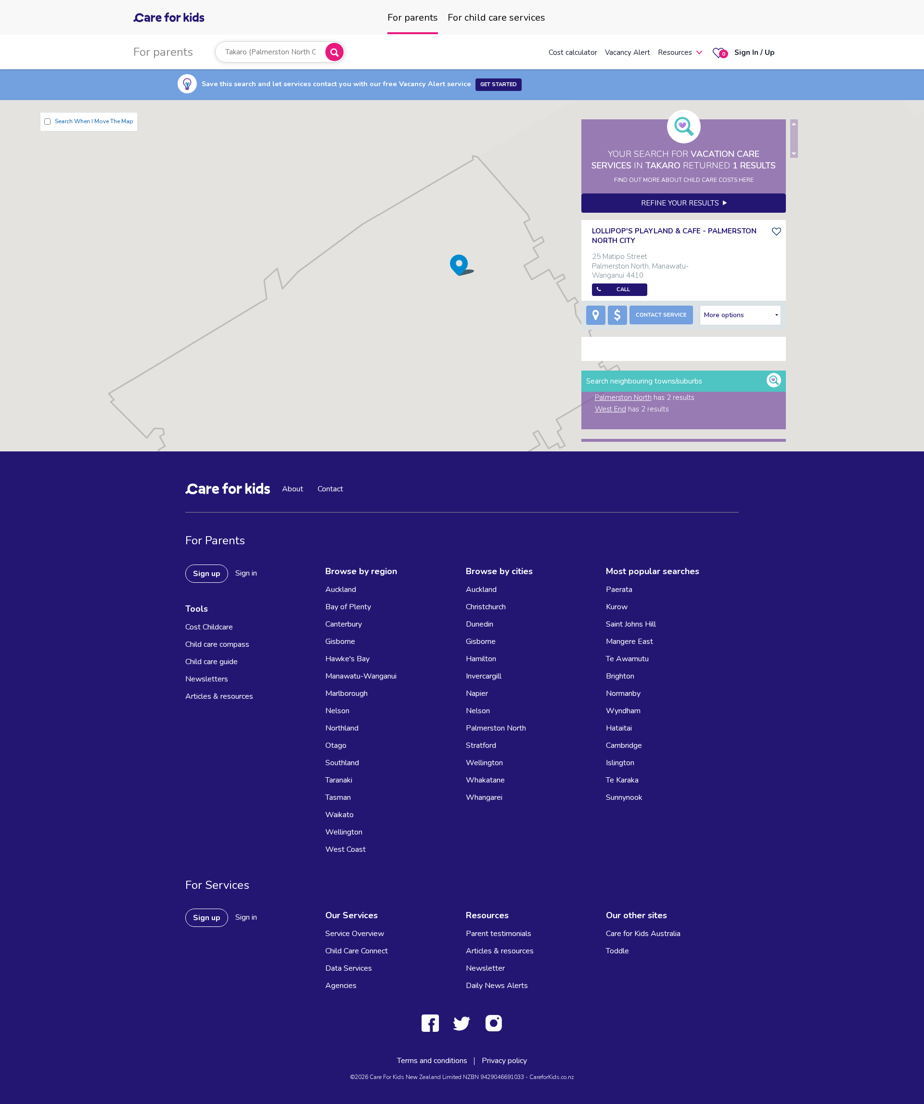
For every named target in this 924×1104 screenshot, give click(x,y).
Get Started (498, 84)
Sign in (246, 573)
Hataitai (619, 728)
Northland (342, 728)
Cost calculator (573, 52)
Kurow (617, 607)
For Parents (215, 540)
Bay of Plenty (348, 607)
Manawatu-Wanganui (361, 676)
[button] (462, 265)
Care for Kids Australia (643, 933)
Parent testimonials (498, 933)
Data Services (348, 968)
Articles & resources (219, 696)
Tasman (338, 797)
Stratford (481, 745)
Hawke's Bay (347, 659)
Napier (477, 693)
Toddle (617, 951)
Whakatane (485, 780)
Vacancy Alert (627, 52)
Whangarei (484, 797)
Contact (330, 489)
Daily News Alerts (497, 985)
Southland (342, 762)
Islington (620, 762)
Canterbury (343, 624)
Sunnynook (624, 797)
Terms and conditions (432, 1060)
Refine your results (682, 203)
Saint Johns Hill (631, 624)
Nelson (337, 711)
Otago (335, 745)
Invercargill (483, 676)
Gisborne (340, 641)
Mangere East (629, 641)
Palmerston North (623, 397)
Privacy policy (504, 1060)
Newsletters (206, 679)
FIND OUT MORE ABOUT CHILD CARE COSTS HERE (684, 180)
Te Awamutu (627, 659)
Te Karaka (622, 780)
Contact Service (661, 315)
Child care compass (217, 644)
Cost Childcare (209, 627)
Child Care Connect (356, 951)
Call (623, 289)
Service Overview (354, 933)
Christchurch (486, 607)
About (292, 489)
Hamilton (481, 659)
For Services (217, 885)
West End (610, 409)
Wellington (343, 832)
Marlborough (346, 693)
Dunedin (479, 624)
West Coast (345, 849)
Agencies (341, 985)
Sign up (206, 573)
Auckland (340, 589)
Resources (675, 52)
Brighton (620, 676)
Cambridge (624, 745)
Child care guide (211, 661)
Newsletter (485, 968)
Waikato (339, 814)
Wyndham (623, 711)
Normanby (623, 693)
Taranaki (338, 780)
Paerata (619, 589)
